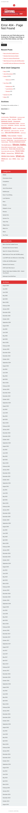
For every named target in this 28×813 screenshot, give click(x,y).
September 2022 (7, 443)
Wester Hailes (19, 144)
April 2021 (5, 499)
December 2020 (6, 513)
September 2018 (7, 603)
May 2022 (5, 456)
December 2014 (6, 754)
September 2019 (7, 563)
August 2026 (6, 285)
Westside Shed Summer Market (11, 55)
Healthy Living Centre (15, 130)
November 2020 (6, 516)
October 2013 (6, 801)
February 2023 (6, 426)
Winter (5, 97)
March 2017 (5, 663)
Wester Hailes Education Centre (17, 148)
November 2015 (6, 717)
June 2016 (5, 694)
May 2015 (5, 737)
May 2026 (5, 295)
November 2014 (6, 757)
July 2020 (5, 530)
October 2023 (6, 399)
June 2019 (5, 573)
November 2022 (6, 436)
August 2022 (6, 446)
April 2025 (5, 339)
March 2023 (5, 422)
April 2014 (5, 781)
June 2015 (5, 734)
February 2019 (6, 586)
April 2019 (5, 580)
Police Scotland (12, 135)
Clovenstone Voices (7, 178)
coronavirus (10, 125)
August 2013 (6, 804)
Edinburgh (6, 128)
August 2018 (6, 607)
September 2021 (7, 483)
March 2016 (5, 704)
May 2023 (5, 416)
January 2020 (6, 550)
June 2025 (5, 332)
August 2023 (6, 406)
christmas (14, 119)
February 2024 (6, 386)
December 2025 (6, 312)
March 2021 (5, 503)
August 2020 (6, 526)
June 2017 (5, 653)
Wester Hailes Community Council (8, 147)
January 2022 (6, 469)
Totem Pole (5, 221)
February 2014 (6, 787)
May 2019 (5, 576)
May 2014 (5, 777)
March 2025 (5, 342)
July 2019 (5, 570)
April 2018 (5, 620)
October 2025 (6, 319)
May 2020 (5, 536)
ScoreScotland (17, 138)
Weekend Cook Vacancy (8, 264)
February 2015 (6, 747)
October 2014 (6, 761)
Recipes (5, 205)
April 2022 (5, 459)
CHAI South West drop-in (9, 267)
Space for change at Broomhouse (11, 58)
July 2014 (5, 771)
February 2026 (6, 305)
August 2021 (6, 486)
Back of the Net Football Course (11, 53)
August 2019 (6, 566)
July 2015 (5, 730)
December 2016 (6, 673)
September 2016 (7, 684)
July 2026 (5, 289)
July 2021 (5, 489)
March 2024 (5, 382)
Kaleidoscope (9, 86)
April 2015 (5, 740)
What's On (8, 79)
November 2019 (6, 556)
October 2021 (6, 479)
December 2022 (6, 432)
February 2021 (6, 506)
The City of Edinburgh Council (17, 141)
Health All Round (7, 130)
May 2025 (5, 335)
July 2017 (5, 650)
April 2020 (5, 540)
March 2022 (5, 463)
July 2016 (5, 690)
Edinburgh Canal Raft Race (9, 276)
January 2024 (6, 389)
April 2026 (5, 299)
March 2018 (5, 623)
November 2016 (6, 677)
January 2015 (6, 750)
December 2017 (6, 633)
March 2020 (5, 543)
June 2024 (5, 372)
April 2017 (5, 660)
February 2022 (6, 466)
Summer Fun (7, 94)
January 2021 (6, 509)
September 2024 (7, 362)
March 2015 (5, 744)
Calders (9, 119)
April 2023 (5, 419)
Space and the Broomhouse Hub (20, 140)
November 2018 (6, 596)
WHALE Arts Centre (8, 156)
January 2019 (6, 590)
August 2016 (6, 687)
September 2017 (7, 643)
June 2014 (5, 774)
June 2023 (5, 412)
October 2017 (6, 640)
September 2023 (7, 402)
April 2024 (5, 379)
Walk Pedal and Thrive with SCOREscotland (14, 60)
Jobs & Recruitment (8, 73)
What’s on (4, 158)
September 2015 (7, 724)
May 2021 (5, 496)
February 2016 (6, 707)
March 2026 (5, 302)
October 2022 (6, 439)
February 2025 (6, 345)
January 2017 (6, 670)
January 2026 (6, 309)
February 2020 (6, 546)
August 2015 (6, 727)
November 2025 (6, 315)
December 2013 (6, 794)
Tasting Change (4, 141)
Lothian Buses (23, 132)
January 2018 (6, 630)
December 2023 (6, 392)
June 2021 (5, 493)
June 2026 (5, 292)
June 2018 (5, 613)
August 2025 (6, 325)
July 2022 (5, 449)
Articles (5, 76)
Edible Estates (22, 125)
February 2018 (6, 627)
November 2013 (6, 797)
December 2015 (6, 714)
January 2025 (6, 349)
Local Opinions (9, 88)
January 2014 (6, 791)
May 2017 (5, 657)
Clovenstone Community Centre (10, 123)
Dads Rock (16, 125)
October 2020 (6, 520)
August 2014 (6, 767)
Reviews (8, 91)
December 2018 (6, 593)
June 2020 (5, 533)
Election (4, 184)
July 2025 (5, 329)
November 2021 (6, 476)
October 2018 (6, 600)
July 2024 (5, 369)
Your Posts (6, 83)
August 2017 (6, 647)
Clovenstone (16, 121)
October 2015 (6, 720)
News (5, 71)
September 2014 (7, 764)
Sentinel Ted (6, 215)
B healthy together (5, 117)
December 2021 (6, 473)
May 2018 (5, 617)
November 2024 (6, 355)
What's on (20, 156)
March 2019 (5, 583)
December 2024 (6, 352)
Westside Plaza (10, 153)
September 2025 (7, 322)
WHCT (10, 158)
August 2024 (6, 366)
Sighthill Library (10, 140)
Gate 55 (14, 128)
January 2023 (6, 429)
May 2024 (5, 376)
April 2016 (5, 700)
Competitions (6, 181)
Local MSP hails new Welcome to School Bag (14, 63)
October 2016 (6, 680)
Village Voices (6, 225)
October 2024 (6, 359)
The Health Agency (6, 145)
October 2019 (6, 560)
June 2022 (5, 453)
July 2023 (5, 409)
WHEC (14, 158)
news (3, 135)
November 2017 (6, 637)
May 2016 (5, 697)
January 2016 (6, 710)
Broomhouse (13, 117)
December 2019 (6, 553)
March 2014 (5, 784)
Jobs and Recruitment (12, 132)
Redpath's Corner (7, 208)
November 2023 (6, 396)
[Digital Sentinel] (14, 14)
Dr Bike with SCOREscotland (9, 261)
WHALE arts (19, 153)
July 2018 (5, 610)
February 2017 (6, 667)
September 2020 (7, 523)
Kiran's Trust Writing (7, 194)
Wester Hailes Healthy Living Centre (7, 151)
